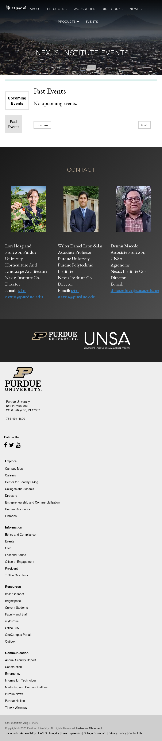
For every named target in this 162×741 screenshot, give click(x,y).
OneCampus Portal (18, 634)
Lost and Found (15, 555)
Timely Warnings (16, 707)
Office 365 (12, 628)
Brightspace (13, 601)
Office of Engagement (19, 561)
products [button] (67, 21)
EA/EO (42, 733)
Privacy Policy (117, 733)
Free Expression (71, 733)
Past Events (13, 124)
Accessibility (28, 733)
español (19, 8)
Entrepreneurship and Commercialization (32, 502)
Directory (11, 495)
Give (8, 548)
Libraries (11, 516)
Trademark (11, 733)
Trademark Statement (89, 728)
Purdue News (14, 694)
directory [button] (111, 9)
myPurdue (12, 621)
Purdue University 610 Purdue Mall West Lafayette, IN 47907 (23, 405)
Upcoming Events (17, 100)
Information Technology (20, 680)
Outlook (10, 641)
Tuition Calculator (16, 575)
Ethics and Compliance (20, 534)
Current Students (16, 607)
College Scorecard (95, 733)
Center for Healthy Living (21, 482)
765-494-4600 (15, 418)
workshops (84, 9)
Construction (13, 667)
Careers (10, 475)
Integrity (54, 733)
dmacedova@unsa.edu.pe (135, 290)
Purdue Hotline (15, 700)
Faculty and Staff (16, 614)
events (91, 21)
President (11, 568)
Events (9, 541)
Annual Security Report (20, 660)
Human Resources (17, 509)
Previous (42, 125)
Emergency (12, 673)
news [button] (135, 9)
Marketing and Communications (26, 687)
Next (144, 125)
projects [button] (56, 9)
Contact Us (135, 733)
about (35, 9)
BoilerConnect (14, 594)
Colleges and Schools (19, 489)
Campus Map (14, 468)
